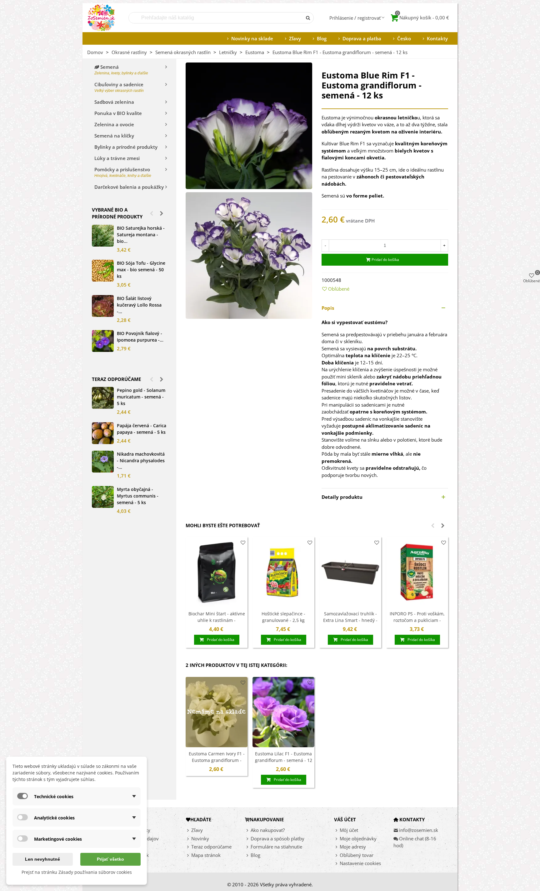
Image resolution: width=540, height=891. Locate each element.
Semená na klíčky (114, 136)
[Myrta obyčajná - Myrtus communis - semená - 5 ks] (103, 497)
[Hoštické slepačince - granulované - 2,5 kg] (283, 572)
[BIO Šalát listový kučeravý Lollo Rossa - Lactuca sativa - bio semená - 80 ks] (103, 306)
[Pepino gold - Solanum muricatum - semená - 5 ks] (103, 398)
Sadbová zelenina (114, 102)
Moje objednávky (358, 838)
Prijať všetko (110, 859)
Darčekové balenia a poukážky (129, 187)
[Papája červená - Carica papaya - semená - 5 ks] (103, 433)
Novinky (200, 838)
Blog (322, 38)
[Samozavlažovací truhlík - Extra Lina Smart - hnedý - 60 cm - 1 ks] (350, 572)
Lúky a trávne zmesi (117, 158)
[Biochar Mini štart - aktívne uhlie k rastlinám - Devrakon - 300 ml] (217, 572)
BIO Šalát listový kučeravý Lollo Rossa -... (139, 304)
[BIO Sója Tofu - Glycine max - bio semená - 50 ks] (103, 271)
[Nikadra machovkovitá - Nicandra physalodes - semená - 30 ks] (103, 462)
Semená (121, 69)
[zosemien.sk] (101, 18)
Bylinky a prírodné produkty (126, 147)
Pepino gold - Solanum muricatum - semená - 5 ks (141, 396)
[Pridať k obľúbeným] (243, 543)
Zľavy (295, 38)
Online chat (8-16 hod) (414, 842)
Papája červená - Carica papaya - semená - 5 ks (141, 429)
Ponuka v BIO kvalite (118, 113)
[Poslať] (308, 18)
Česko (404, 38)
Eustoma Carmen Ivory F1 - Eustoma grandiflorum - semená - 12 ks (217, 760)
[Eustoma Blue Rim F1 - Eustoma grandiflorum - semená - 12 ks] (249, 125)
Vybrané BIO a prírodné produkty (117, 213)
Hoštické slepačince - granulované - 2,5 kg (283, 617)
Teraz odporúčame (116, 379)
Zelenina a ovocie (114, 124)
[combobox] (216, 18)
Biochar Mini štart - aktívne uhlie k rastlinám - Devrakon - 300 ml (216, 620)
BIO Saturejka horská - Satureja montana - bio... (141, 234)
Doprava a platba (361, 38)
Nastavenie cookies (360, 863)
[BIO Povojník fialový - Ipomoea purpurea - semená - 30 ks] (103, 341)
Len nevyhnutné (42, 859)
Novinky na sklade (252, 38)
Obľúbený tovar (356, 855)
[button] (151, 213)
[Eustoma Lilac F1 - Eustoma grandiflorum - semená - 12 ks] (283, 712)
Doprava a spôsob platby (277, 838)
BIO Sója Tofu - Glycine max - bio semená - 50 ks (141, 269)
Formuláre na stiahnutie (276, 846)
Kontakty (437, 38)
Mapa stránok (206, 855)
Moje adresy (353, 846)
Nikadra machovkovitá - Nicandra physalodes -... (141, 460)
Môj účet (349, 830)
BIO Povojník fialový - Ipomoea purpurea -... (140, 336)
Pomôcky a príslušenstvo (122, 172)
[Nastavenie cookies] (337, 863)
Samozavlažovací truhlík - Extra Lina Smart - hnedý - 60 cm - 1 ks (350, 620)
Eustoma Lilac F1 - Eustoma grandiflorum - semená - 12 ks (283, 760)
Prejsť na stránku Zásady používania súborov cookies (77, 872)
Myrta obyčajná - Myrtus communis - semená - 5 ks (137, 495)
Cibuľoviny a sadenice (119, 87)
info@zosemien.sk (418, 830)
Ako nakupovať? (268, 830)
